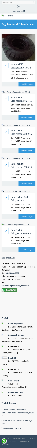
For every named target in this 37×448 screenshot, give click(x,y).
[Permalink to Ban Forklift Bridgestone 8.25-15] (18, 92)
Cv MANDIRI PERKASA (25, 438)
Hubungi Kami (26, 441)
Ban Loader (13, 441)
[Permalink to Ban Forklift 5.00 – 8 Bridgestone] (18, 191)
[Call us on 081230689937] (21, 11)
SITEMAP (6, 444)
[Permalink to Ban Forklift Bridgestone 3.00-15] (18, 125)
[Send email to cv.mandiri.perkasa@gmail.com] (24, 11)
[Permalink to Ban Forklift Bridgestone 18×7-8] (18, 47)
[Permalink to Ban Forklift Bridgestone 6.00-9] (18, 224)
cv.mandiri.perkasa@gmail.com (15, 286)
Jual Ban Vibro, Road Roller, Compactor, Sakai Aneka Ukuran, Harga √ (18, 413)
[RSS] (18, 6)
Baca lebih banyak (27, 84)
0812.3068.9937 (12, 273)
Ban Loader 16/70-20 (12, 428)
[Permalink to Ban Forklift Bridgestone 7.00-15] (18, 158)
